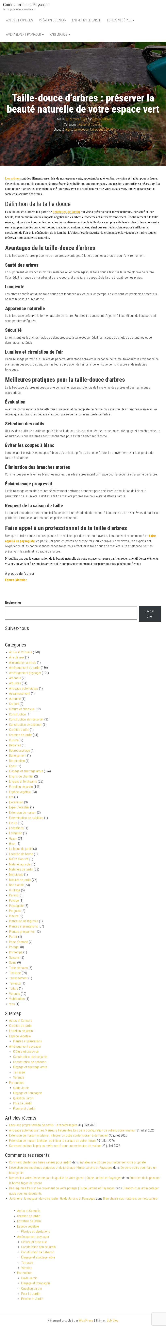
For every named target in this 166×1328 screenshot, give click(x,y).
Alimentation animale (22, 663)
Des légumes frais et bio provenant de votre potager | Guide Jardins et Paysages (62, 1188)
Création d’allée (19, 730)
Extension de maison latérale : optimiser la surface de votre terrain (52, 1141)
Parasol (14, 895)
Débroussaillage (19, 750)
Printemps (15, 952)
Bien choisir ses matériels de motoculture (130, 1198)
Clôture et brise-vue (22, 709)
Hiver (12, 844)
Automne (15, 699)
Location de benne (21, 854)
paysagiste (27, 541)
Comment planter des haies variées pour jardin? (40, 1162)
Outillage (14, 890)
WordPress (86, 1320)
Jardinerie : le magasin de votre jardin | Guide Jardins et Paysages (52, 1198)
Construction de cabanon (25, 725)
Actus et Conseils (19, 20)
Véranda (14, 994)
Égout (13, 766)
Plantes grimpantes (22, 932)
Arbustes (15, 683)
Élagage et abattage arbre (26, 771)
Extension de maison (22, 813)
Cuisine (14, 740)
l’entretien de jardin (66, 211)
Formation (15, 833)
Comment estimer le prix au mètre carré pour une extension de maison (55, 1146)
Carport (14, 704)
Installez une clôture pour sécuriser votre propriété (113, 1162)
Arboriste (15, 678)
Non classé (16, 885)
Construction (17, 714)
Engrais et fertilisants (23, 781)
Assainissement (19, 693)
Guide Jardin (21, 1088)
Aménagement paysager (24, 34)
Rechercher (13, 602)
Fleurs (13, 823)
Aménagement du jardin (24, 668)
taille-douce (81, 130)
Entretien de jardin (86, 20)
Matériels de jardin (21, 869)
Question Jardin (23, 1098)
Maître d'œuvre (19, 859)
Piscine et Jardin (24, 1108)
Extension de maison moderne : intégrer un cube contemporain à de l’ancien (58, 1135)
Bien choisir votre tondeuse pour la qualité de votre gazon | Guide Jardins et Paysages (65, 1178)
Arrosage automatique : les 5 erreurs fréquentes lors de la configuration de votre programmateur (72, 1130)
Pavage (14, 900)
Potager (14, 947)
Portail (13, 937)
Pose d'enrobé (18, 942)
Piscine (14, 916)
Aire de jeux (16, 657)
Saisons (14, 957)
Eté (11, 797)
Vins (12, 1004)
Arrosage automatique (23, 688)
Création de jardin (52, 20)
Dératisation (17, 761)
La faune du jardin (20, 849)
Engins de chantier (21, 776)
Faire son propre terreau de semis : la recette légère (43, 1125)
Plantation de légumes (23, 921)
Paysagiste (16, 906)
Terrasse (15, 973)
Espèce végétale (119, 20)
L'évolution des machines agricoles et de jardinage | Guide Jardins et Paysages (60, 1168)
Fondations (16, 828)
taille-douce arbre (101, 130)
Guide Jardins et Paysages (26, 4)
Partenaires (59, 34)
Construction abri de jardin (26, 719)
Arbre (68, 130)
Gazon (13, 838)
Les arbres (12, 178)
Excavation (16, 802)
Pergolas (15, 911)
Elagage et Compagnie (27, 1093)
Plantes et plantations (23, 926)
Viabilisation (17, 999)
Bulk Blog (112, 1320)
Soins (12, 963)
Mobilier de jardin (20, 880)
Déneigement (17, 755)
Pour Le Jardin (22, 1103)
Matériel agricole (20, 864)
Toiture (13, 988)
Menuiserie (16, 875)
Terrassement (18, 978)
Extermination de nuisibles (26, 818)
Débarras (15, 745)
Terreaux (15, 983)
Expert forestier (19, 807)
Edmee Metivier (103, 119)
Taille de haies (18, 968)
